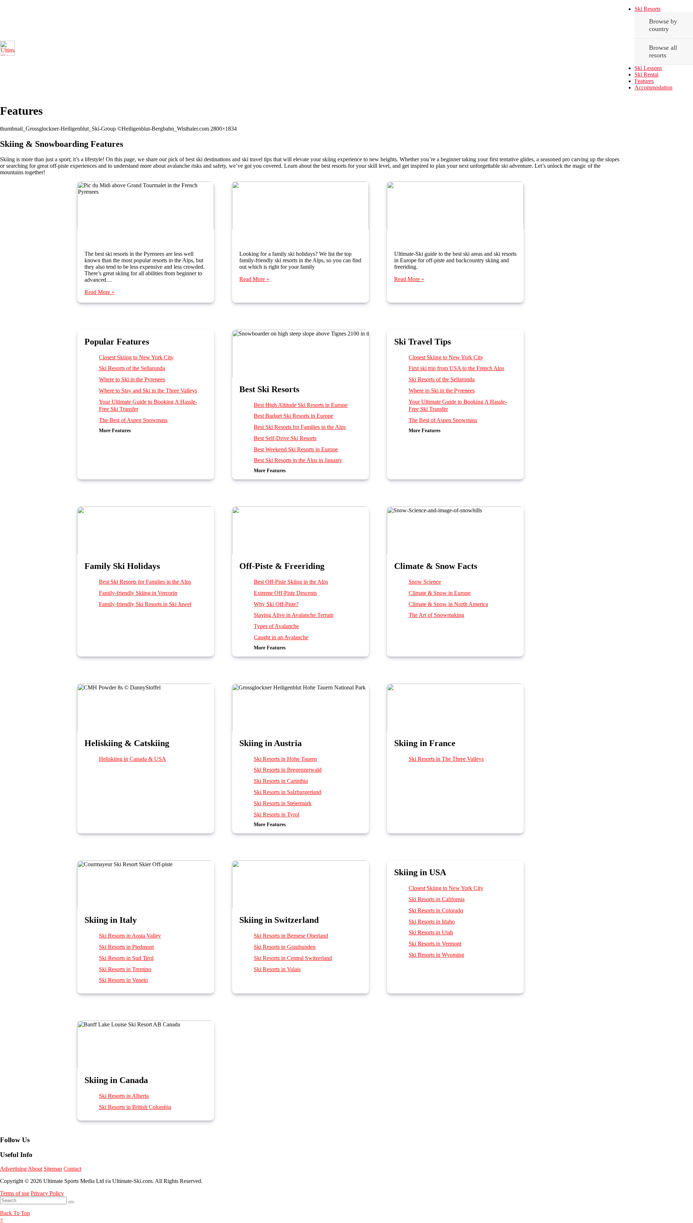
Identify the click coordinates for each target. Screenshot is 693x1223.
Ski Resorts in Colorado (436, 910)
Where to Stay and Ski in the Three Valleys (148, 390)
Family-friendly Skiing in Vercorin (138, 593)
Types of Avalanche (276, 626)
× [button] (1, 1220)
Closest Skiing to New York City (136, 357)
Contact (72, 1169)
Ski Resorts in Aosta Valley (130, 936)
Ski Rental (646, 74)
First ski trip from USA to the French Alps (456, 368)
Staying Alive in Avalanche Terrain (294, 615)
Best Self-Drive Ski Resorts (285, 438)
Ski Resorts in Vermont (435, 944)
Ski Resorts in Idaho (432, 922)
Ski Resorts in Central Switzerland (293, 958)
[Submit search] (71, 1202)
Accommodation (653, 87)
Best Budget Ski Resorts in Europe (293, 416)
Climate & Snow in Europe (440, 593)
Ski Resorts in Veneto (123, 980)
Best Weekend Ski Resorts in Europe (296, 449)
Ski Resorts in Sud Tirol (126, 958)
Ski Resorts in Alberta (124, 1096)
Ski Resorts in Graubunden (284, 947)
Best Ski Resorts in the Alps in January (298, 460)
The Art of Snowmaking (436, 615)
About (35, 1169)
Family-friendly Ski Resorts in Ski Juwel (145, 604)
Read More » (99, 292)
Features (644, 81)
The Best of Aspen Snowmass (133, 420)
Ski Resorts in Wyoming (436, 955)
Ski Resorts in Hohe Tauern (285, 759)
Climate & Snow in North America (448, 604)
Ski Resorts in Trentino (125, 969)
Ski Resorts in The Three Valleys (446, 759)
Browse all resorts (663, 51)
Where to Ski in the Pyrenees (145, 233)
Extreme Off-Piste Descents (285, 593)
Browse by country (663, 25)
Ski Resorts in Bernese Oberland (291, 936)
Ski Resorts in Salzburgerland (287, 792)
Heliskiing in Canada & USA (132, 759)
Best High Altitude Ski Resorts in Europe (301, 405)
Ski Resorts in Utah (431, 932)
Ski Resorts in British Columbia (135, 1107)
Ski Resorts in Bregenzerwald (288, 770)
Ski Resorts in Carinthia (281, 781)
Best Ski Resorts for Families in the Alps (300, 233)
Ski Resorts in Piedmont (126, 947)
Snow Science (425, 582)
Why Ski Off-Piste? (276, 604)
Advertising (13, 1169)
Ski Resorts (648, 9)
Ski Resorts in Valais (277, 969)
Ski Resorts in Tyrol (276, 814)
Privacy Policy (47, 1193)
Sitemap (53, 1169)
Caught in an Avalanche (281, 637)
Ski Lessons (648, 68)
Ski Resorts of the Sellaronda (132, 368)
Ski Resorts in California (437, 899)
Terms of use (14, 1193)
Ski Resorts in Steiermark (282, 803)
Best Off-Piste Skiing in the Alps (455, 233)
